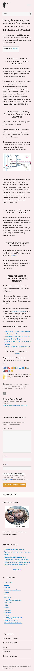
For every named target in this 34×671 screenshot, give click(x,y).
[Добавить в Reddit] (9, 371)
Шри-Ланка (8, 602)
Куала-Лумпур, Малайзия (12, 600)
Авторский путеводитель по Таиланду (17, 336)
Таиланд (7, 585)
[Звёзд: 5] (9, 376)
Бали (6, 595)
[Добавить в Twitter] (20, 368)
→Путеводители (8, 634)
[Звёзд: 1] (29, 374)
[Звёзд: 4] (8, 376)
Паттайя (5, 388)
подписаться (7, 479)
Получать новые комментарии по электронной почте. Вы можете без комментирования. (16, 477)
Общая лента (25, 384)
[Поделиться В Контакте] (4, 368)
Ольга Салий (8, 384)
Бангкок (7, 587)
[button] (29, 5)
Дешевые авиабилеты (10, 643)
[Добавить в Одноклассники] (12, 368)
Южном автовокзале (19, 311)
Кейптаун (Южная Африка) (13, 618)
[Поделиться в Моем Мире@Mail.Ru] (15, 368)
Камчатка (7, 613)
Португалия (8, 582)
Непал (6, 592)
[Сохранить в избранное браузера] (12, 371)
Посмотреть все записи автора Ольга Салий (15, 405)
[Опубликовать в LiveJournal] (17, 368)
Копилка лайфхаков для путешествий (17, 346)
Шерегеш (7, 610)
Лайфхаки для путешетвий (19, 386)
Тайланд (10, 388)
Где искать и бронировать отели (15, 557)
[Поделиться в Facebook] (6, 368)
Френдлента (17, 570)
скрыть (15, 48)
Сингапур (7, 597)
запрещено (17, 353)
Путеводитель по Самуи (12, 590)
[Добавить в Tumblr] (4, 371)
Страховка (6, 651)
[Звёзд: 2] (30, 374)
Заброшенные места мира (13, 623)
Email (5, 465)
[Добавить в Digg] (28, 368)
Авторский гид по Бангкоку (13, 339)
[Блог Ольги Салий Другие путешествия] (7, 5)
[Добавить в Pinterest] (6, 371)
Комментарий (8, 428)
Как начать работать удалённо (14, 549)
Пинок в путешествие (10, 656)
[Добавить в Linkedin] (23, 368)
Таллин (6, 615)
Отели (5, 647)
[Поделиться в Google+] (9, 368)
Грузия (6, 607)
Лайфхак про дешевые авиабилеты (16, 559)
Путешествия (6, 386)
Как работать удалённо (10, 638)
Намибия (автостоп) (11, 620)
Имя (4, 456)
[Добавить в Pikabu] (25, 368)
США (6, 605)
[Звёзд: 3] (7, 376)
